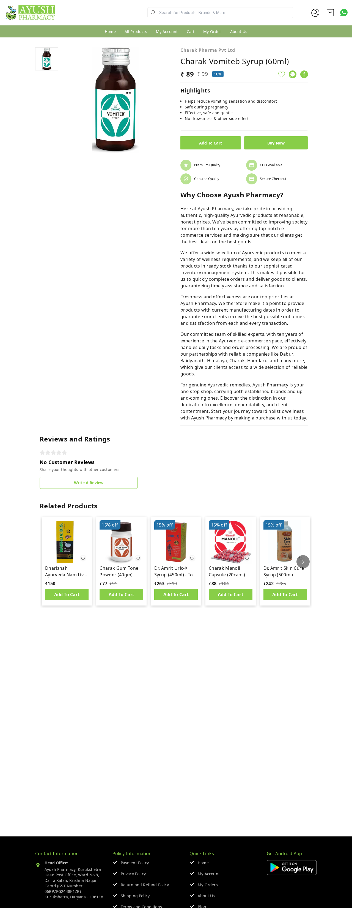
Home (110, 31)
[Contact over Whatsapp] (344, 12)
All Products (136, 31)
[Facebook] (304, 74)
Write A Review (88, 482)
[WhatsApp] (292, 74)
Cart (191, 31)
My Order (212, 31)
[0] (330, 13)
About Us (238, 31)
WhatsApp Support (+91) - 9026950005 (95, 17)
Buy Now (276, 143)
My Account (167, 31)
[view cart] (330, 13)
